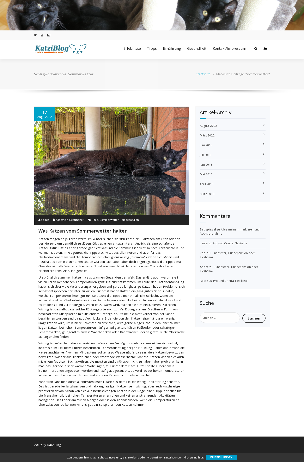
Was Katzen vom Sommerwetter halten (83, 231)
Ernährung (172, 48)
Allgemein (62, 220)
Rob (203, 253)
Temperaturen (129, 220)
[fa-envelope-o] (48, 35)
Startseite (203, 74)
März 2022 (207, 135)
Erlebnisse (132, 48)
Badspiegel (208, 229)
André (204, 267)
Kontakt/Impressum (229, 48)
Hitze (95, 220)
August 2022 (208, 126)
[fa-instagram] (42, 35)
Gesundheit (196, 48)
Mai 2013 (206, 174)
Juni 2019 (206, 145)
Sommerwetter (109, 220)
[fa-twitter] (35, 35)
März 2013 (207, 194)
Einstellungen (221, 457)
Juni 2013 (206, 164)
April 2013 (206, 184)
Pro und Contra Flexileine (230, 243)
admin (44, 220)
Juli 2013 (205, 155)
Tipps (152, 48)
